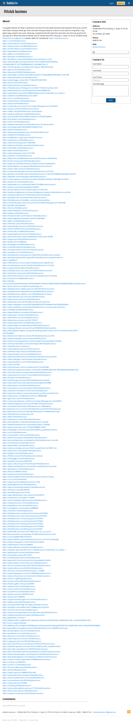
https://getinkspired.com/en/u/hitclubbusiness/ (21, 552)
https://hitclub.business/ (58, 38)
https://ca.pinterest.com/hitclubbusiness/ (19, 591)
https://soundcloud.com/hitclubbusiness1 (19, 443)
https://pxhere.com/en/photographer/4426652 (21, 187)
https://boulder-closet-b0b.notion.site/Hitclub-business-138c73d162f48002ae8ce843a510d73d (39, 174)
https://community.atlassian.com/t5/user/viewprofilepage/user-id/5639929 (32, 401)
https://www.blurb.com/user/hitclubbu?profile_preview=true (26, 302)
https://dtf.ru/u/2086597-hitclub (15, 471)
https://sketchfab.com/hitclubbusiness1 (18, 148)
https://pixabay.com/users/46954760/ (17, 461)
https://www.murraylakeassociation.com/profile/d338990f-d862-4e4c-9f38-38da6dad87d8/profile (40, 370)
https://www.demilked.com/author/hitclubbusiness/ (23, 312)
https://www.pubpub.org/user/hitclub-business (21, 349)
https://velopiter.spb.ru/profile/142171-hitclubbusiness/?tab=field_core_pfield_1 (34, 550)
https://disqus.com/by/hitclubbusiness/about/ (21, 109)
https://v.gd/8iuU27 (10, 260)
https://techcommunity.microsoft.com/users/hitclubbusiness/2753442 (30, 276)
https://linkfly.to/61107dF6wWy (15, 242)
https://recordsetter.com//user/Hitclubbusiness (21, 435)
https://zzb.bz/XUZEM (11, 364)
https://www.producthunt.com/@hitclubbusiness (22, 114)
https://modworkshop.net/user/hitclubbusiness (21, 557)
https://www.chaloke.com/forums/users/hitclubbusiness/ (25, 563)
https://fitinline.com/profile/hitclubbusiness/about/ (23, 456)
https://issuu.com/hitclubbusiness (16, 98)
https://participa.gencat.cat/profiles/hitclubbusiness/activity (26, 380)
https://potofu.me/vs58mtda (14, 597)
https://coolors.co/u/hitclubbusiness (17, 664)
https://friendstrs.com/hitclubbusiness (18, 510)
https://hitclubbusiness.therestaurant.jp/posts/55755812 (25, 516)
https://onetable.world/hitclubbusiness (18, 309)
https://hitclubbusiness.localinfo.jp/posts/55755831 (23, 529)
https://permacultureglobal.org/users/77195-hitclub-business (27, 688)
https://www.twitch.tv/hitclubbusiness (17, 51)
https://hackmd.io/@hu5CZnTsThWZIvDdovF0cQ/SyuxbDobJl (26, 195)
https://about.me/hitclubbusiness (16, 103)
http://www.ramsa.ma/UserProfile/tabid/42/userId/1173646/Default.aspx (31, 411)
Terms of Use (33, 720)
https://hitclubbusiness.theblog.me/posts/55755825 (23, 524)
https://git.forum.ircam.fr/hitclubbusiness (19, 398)
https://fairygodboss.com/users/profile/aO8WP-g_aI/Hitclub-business (30, 430)
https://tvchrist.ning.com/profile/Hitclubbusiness (22, 161)
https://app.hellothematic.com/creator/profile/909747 (23, 495)
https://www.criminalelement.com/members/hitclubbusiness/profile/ (30, 466)
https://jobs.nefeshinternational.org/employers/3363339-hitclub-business (32, 651)
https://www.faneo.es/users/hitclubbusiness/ (21, 317)
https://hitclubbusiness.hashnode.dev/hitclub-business (24, 197)
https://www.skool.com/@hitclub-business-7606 (21, 482)
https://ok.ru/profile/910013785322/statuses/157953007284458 (27, 116)
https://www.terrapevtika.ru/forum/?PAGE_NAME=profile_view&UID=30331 (32, 646)
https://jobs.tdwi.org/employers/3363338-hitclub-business (25, 649)
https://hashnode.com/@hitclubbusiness (19, 231)
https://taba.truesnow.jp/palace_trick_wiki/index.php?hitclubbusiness (30, 612)
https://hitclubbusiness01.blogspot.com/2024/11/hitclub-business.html (30, 88)
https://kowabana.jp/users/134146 (16, 492)
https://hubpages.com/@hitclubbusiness (19, 244)
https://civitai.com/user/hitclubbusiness (18, 474)
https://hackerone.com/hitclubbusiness (18, 182)
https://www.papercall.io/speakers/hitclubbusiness (23, 675)
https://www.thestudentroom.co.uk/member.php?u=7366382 (26, 424)
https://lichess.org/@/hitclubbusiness (17, 578)
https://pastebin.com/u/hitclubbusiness (18, 252)
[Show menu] (127, 3)
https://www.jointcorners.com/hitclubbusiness (21, 503)
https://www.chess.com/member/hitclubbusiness (22, 450)
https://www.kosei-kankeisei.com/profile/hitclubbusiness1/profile (28, 336)
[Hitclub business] (94, 52)
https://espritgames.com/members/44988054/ (21, 508)
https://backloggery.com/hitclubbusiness (19, 458)
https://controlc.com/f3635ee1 (14, 662)
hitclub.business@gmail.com (14, 38)
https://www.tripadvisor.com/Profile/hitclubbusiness (23, 362)
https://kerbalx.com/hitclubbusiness (17, 377)
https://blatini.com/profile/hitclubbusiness (19, 602)
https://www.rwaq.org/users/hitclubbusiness (20, 691)
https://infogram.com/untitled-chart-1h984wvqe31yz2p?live (26, 607)
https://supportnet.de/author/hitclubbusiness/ (21, 268)
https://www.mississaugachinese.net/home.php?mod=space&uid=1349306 (32, 341)
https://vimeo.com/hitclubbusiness (16, 122)
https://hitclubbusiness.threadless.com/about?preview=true (26, 200)
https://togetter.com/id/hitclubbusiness (18, 453)
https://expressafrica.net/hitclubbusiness (19, 589)
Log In (111, 3)
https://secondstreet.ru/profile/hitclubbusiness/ (22, 680)
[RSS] (128, 711)
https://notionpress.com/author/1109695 (19, 497)
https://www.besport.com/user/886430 (18, 544)
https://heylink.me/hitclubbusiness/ (17, 135)
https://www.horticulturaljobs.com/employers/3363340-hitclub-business (31, 654)
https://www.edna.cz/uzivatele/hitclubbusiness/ (22, 385)
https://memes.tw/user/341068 (15, 683)
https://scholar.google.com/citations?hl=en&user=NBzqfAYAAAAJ (28, 67)
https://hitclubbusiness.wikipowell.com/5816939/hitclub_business (28, 291)
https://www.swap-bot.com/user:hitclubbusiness (22, 638)
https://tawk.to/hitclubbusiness (15, 129)
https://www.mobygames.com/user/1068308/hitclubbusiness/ (27, 573)
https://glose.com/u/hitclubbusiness (17, 69)
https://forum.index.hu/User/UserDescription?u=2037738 (25, 189)
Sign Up (121, 3)
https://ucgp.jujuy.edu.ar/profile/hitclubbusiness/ (22, 641)
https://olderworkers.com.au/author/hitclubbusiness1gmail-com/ (28, 263)
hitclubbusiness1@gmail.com (104, 712)
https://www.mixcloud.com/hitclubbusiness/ (20, 85)
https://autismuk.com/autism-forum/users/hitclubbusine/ (25, 390)
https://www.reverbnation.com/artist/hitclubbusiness (23, 145)
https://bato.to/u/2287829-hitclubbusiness (19, 72)
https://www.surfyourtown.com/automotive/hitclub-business (26, 576)
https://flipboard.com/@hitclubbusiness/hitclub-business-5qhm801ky (30, 158)
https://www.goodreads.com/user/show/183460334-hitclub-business (29, 328)
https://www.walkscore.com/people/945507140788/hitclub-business (29, 184)
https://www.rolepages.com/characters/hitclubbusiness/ (25, 359)
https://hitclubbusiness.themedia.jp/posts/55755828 (23, 526)
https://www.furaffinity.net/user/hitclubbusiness (22, 229)
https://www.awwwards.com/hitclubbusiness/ (21, 210)
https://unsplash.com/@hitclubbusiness (18, 278)
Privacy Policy (23, 720)
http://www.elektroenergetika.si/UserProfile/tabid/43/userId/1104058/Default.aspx (35, 628)
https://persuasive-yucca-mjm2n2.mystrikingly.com (22, 286)
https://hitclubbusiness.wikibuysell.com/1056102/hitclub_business (28, 289)
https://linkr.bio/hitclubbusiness (15, 208)
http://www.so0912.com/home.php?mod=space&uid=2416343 (27, 560)
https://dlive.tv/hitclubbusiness (15, 417)
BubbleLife (12, 3)
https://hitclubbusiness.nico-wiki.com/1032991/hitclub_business (27, 270)
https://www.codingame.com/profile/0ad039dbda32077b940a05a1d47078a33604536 (35, 304)
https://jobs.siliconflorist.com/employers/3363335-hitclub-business (29, 644)
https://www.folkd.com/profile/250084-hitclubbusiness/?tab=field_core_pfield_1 (34, 93)
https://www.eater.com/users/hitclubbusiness (21, 315)
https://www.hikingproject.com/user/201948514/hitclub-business (28, 403)
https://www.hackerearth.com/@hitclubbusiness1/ (22, 323)
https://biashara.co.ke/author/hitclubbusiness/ (21, 636)
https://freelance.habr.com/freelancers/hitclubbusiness (25, 216)
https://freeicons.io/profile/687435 (16, 490)
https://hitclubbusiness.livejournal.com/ (18, 414)
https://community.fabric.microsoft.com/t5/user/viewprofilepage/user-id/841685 (34, 202)
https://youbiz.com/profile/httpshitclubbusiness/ (22, 581)
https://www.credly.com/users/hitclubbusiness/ (21, 169)
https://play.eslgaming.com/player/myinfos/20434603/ (24, 218)
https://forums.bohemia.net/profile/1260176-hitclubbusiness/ (27, 565)
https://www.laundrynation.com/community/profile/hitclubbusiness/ (29, 343)
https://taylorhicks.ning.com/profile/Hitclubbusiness (23, 273)
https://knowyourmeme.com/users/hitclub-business (23, 249)
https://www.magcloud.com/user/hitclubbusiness (22, 234)
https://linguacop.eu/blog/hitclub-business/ (20, 239)
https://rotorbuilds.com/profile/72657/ (17, 555)
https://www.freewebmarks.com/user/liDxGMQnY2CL (23, 677)
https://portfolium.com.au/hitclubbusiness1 (20, 633)
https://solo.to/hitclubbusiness (15, 432)
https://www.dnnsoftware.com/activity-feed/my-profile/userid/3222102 (30, 393)
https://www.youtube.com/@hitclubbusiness (20, 46)
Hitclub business (15, 11)
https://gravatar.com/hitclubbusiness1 (18, 56)
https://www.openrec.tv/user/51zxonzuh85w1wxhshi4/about (27, 375)
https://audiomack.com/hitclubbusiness (18, 140)
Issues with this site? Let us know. (14, 706)
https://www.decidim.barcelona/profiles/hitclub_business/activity (28, 477)
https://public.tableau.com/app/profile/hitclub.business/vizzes (27, 166)
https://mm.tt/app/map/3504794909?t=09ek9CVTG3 (22, 127)
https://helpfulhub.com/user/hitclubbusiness (20, 505)
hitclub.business (99, 47)
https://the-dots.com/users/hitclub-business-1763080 (23, 570)
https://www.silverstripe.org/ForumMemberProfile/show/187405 (28, 236)
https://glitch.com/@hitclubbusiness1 (17, 221)
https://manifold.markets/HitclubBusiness (19, 247)
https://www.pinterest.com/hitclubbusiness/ (20, 43)
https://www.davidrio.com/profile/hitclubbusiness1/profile (25, 422)
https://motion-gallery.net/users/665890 (18, 584)
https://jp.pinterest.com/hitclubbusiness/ (19, 469)
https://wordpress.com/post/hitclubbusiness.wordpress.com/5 (27, 59)
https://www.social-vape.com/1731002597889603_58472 (24, 427)
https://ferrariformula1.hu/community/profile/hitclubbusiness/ (27, 372)
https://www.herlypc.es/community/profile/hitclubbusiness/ (26, 325)
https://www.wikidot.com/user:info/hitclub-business (23, 226)
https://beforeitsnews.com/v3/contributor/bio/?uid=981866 (26, 367)
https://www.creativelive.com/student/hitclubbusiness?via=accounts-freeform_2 (34, 307)
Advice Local (7, 720)
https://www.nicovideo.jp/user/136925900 (19, 142)
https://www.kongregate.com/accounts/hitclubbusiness (24, 338)
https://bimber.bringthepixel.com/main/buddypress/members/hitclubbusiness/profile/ (37, 192)
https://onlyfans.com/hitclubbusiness (17, 156)
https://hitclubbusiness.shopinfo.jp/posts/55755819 (23, 518)
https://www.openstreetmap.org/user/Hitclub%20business (26, 132)
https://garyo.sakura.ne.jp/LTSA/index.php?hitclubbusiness (26, 463)
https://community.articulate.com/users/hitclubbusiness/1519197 (28, 171)
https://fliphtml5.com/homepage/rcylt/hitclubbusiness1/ (24, 176)
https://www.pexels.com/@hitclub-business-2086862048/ (25, 396)
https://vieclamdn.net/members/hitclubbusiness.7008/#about (27, 406)
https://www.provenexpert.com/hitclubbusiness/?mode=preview (28, 124)
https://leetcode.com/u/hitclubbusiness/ (18, 223)
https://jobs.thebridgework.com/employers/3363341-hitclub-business (30, 657)
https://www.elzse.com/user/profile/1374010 (20, 320)
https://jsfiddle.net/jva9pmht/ (14, 205)
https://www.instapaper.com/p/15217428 (19, 153)
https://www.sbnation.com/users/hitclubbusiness (22, 354)
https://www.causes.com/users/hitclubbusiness (21, 299)
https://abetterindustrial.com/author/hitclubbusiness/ (24, 615)
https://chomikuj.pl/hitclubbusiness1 (17, 685)
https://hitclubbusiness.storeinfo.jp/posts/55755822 (23, 521)
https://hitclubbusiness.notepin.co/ (16, 346)
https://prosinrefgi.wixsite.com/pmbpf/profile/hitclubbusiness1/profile (30, 440)
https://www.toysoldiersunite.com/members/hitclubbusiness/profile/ (30, 356)
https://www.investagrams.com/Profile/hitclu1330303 (23, 542)
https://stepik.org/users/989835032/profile (19, 672)
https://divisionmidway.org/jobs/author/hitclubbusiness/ (25, 500)
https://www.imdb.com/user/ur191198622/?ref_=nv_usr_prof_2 (27, 531)
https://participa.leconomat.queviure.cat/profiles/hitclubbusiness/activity (31, 255)
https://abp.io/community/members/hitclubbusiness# (24, 487)
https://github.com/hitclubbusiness (16, 54)
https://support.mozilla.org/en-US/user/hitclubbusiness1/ (25, 599)
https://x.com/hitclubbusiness (14, 41)
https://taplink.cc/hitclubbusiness (16, 213)
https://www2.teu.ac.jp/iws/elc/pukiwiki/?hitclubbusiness (25, 437)
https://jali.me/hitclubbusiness (14, 670)
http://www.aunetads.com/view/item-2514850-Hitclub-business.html (29, 534)
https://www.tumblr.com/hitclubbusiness (18, 445)
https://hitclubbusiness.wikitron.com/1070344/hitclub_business (27, 294)
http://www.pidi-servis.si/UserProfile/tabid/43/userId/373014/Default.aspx (32, 409)
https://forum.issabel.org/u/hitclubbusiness (20, 667)
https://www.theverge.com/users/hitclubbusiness (22, 351)
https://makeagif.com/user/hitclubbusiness (20, 484)
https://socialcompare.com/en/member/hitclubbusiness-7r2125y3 (28, 265)
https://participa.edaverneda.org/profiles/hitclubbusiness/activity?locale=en (33, 257)
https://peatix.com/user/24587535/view (18, 594)
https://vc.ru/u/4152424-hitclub (14, 479)
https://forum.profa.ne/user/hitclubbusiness (20, 610)
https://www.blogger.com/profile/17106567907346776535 (25, 80)
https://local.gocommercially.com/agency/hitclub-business (25, 604)
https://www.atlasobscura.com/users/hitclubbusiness (24, 296)
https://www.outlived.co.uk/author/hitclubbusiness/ (23, 547)
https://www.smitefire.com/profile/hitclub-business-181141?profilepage (31, 539)
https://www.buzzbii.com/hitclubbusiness (19, 586)
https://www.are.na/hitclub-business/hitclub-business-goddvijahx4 (29, 163)
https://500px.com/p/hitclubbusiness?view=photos (22, 111)
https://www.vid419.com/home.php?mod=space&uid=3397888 (27, 383)
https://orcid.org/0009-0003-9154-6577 (17, 537)
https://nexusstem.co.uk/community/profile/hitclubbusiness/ (27, 388)
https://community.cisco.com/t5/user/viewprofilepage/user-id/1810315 (30, 106)
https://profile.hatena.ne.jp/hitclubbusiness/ (20, 49)
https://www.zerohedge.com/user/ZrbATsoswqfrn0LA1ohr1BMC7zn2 (30, 448)
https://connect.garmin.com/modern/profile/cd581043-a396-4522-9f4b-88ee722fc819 (35, 179)
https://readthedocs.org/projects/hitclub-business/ (23, 137)
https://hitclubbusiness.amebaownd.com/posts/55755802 (25, 513)
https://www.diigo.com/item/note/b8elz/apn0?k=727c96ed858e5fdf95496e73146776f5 (36, 75)
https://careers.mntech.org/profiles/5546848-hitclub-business (27, 659)
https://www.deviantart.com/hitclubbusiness (20, 77)
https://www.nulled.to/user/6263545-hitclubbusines (23, 568)
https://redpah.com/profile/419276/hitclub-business (23, 693)
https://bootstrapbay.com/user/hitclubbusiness (21, 631)
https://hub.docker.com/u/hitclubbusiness (19, 119)
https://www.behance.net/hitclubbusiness (19, 101)
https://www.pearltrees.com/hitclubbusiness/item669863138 (26, 90)
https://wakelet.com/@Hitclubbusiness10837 (20, 95)
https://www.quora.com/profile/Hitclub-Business (22, 419)
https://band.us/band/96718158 (15, 82)
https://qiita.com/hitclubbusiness (15, 150)
